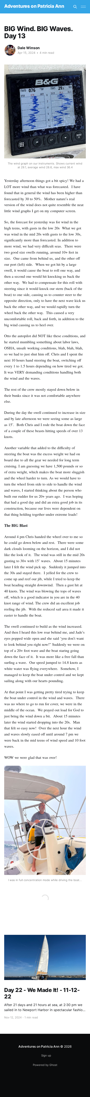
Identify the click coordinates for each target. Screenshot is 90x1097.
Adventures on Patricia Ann (34, 6)
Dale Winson (29, 48)
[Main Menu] (83, 7)
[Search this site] (75, 6)
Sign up (46, 1055)
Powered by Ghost (45, 1065)
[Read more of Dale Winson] (10, 50)
